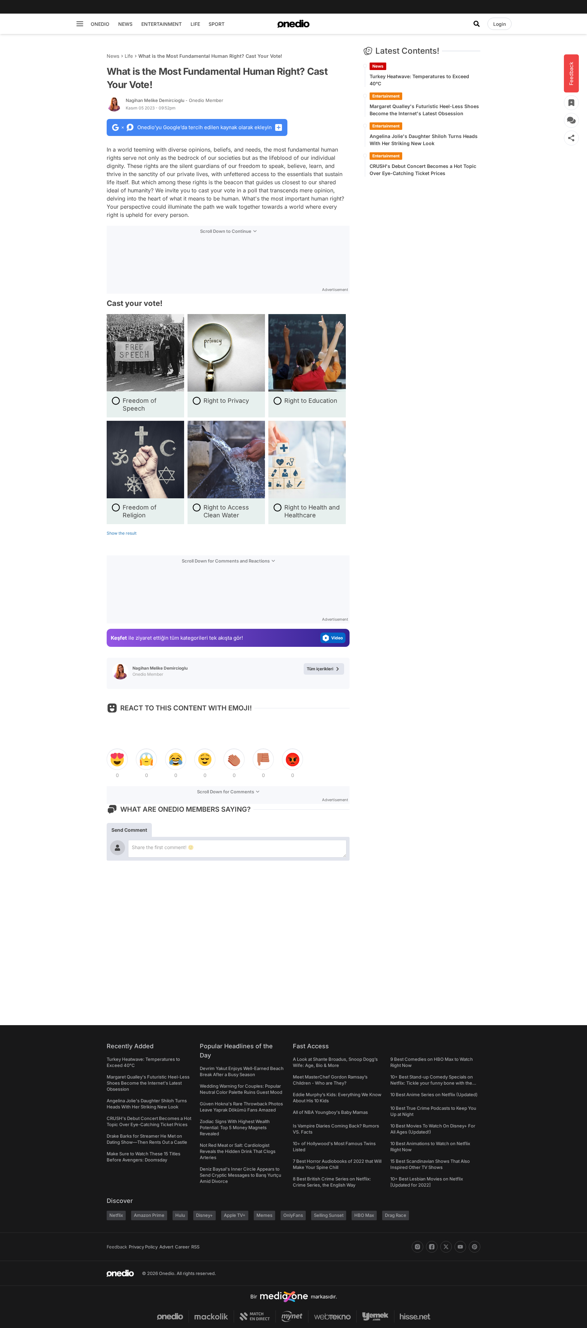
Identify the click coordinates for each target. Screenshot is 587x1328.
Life (129, 56)
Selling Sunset (328, 1215)
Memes (264, 1215)
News (113, 56)
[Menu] (80, 24)
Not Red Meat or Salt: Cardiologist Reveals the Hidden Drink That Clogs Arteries (237, 1151)
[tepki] (117, 759)
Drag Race (395, 1215)
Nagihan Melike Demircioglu (174, 100)
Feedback (117, 1246)
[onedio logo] (293, 24)
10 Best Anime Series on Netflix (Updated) (434, 1094)
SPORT (217, 24)
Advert (166, 1246)
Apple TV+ (235, 1215)
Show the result (122, 533)
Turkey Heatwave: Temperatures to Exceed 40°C (419, 79)
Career (182, 1246)
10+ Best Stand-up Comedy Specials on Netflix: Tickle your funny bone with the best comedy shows (431, 1083)
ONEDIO (100, 24)
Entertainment (385, 96)
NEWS (125, 24)
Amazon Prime (149, 1215)
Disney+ (204, 1215)
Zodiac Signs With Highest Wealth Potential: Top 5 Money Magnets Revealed (235, 1127)
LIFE (195, 24)
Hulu (180, 1215)
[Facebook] (432, 1247)
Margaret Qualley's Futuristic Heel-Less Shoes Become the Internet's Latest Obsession (424, 109)
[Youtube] (460, 1247)
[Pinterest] (474, 1247)
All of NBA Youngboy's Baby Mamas (330, 1112)
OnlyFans (293, 1215)
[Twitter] (446, 1247)
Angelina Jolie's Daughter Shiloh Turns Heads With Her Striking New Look (424, 139)
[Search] (476, 24)
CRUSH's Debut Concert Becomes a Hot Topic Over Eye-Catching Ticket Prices (423, 169)
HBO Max (364, 1215)
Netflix (116, 1215)
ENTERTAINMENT (161, 24)
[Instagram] (417, 1247)
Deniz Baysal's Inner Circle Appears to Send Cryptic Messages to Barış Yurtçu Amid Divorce (240, 1175)
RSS (195, 1246)
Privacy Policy (143, 1246)
